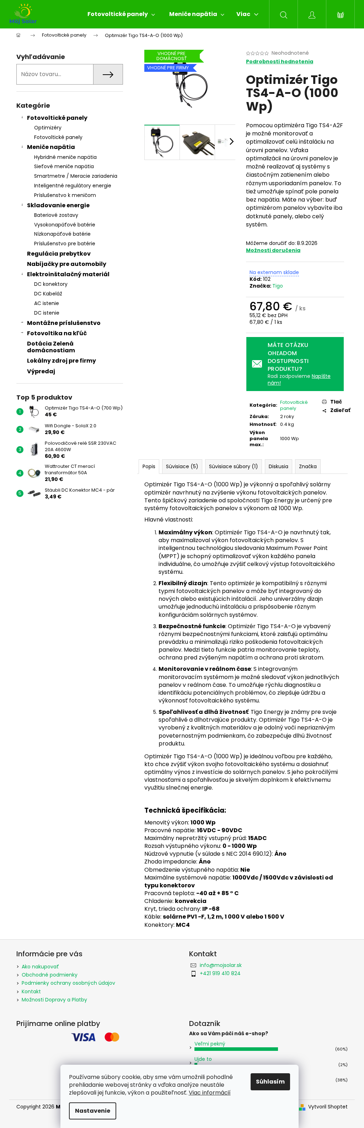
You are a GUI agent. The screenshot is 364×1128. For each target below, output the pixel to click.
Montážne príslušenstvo (64, 323)
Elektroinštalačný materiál (68, 274)
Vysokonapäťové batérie (64, 224)
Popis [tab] (149, 466)
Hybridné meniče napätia (65, 157)
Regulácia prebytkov (59, 254)
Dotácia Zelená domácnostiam (51, 347)
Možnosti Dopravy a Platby (54, 999)
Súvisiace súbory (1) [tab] (233, 466)
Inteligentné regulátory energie (72, 185)
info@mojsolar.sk (221, 965)
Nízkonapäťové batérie (62, 233)
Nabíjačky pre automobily (66, 264)
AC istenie (46, 303)
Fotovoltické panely (57, 118)
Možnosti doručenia (273, 250)
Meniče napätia (51, 147)
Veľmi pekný (209, 1043)
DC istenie (46, 312)
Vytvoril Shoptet (328, 1106)
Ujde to (203, 1059)
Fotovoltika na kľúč (57, 333)
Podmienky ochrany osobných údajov (68, 983)
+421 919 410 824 (220, 973)
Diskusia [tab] (278, 466)
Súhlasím (270, 1082)
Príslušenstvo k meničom (65, 195)
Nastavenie (92, 1111)
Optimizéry (47, 127)
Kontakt (31, 991)
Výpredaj (41, 371)
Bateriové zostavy (56, 215)
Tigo (277, 285)
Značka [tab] (308, 466)
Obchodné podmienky (49, 974)
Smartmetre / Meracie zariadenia (75, 176)
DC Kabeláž (48, 293)
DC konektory (51, 284)
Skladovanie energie (58, 205)
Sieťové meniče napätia (64, 166)
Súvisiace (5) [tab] (182, 466)
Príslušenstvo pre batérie (64, 243)
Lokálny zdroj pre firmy (61, 361)
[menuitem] (121, 14)
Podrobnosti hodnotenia (279, 61)
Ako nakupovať (40, 966)
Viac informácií (210, 1093)
